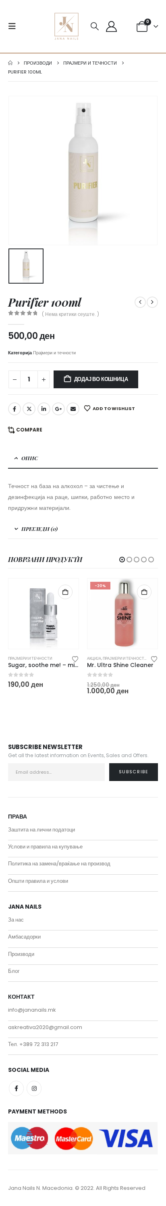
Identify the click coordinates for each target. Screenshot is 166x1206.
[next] (152, 302)
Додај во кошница (101, 379)
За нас (16, 920)
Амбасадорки (24, 937)
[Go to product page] (43, 614)
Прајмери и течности (54, 352)
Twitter (29, 408)
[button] (14, 26)
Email (72, 408)
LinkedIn (43, 408)
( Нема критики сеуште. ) (70, 314)
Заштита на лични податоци (41, 829)
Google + (58, 408)
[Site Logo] (66, 26)
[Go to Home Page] (10, 63)
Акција (94, 658)
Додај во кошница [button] (65, 592)
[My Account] (111, 26)
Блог (14, 971)
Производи (21, 954)
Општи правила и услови (38, 881)
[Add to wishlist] (75, 658)
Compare (29, 429)
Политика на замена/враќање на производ (59, 863)
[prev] (140, 302)
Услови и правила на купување (45, 846)
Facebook (14, 408)
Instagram (34, 1088)
